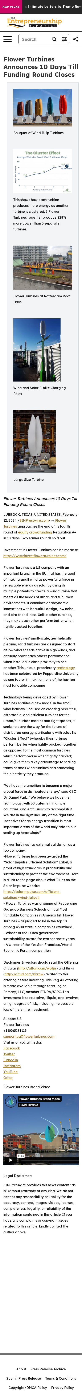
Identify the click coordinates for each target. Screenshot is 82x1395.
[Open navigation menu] (7, 39)
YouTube (10, 1072)
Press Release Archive (48, 1369)
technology (66, 668)
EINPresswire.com (34, 520)
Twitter (9, 1054)
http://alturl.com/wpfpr (37, 968)
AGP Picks (11, 7)
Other (8, 1078)
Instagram (12, 1066)
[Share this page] (76, 39)
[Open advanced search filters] (64, 39)
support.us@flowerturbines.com (28, 1036)
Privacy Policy (62, 1388)
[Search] (54, 39)
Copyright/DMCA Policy (27, 1388)
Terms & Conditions (60, 1378)
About (21, 1369)
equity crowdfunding (35, 532)
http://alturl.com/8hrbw (24, 974)
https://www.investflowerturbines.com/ (34, 556)
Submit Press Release (23, 1378)
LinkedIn (10, 1060)
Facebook (11, 1048)
